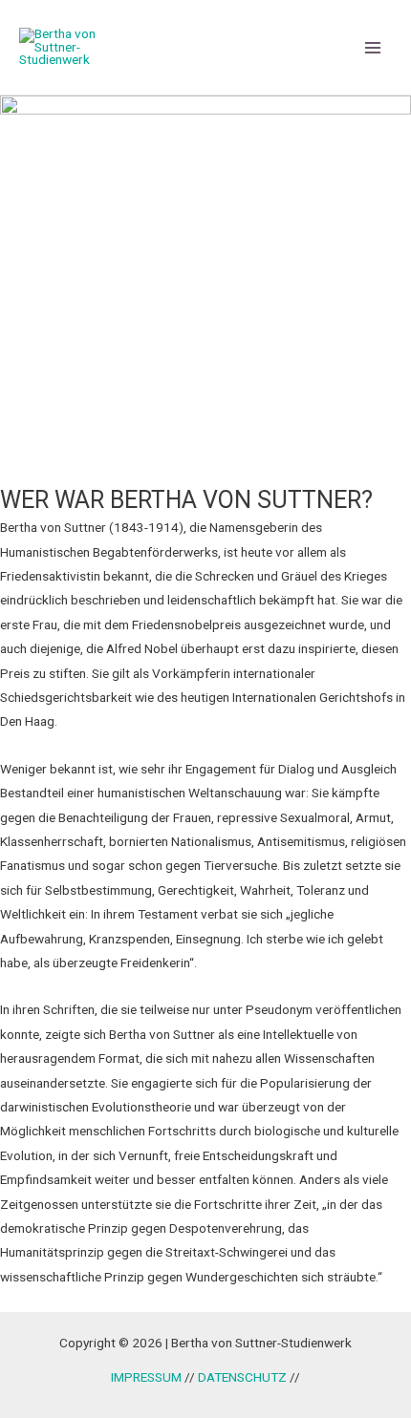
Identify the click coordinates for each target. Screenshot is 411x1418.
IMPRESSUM (146, 1377)
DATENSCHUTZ (244, 1377)
